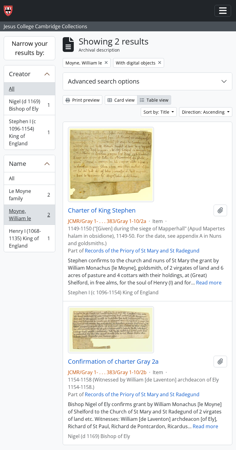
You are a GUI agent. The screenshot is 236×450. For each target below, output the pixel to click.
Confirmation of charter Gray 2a (113, 361)
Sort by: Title (157, 112)
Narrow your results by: (30, 48)
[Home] (11, 11)
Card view (124, 100)
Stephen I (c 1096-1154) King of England (29, 132)
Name (17, 163)
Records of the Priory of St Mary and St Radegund (142, 250)
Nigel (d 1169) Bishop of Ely (29, 105)
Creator (19, 74)
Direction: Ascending (204, 112)
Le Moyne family (29, 195)
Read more (209, 282)
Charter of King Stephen (102, 210)
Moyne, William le (29, 215)
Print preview (85, 100)
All (11, 88)
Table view (156, 100)
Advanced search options (104, 81)
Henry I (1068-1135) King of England (29, 238)
